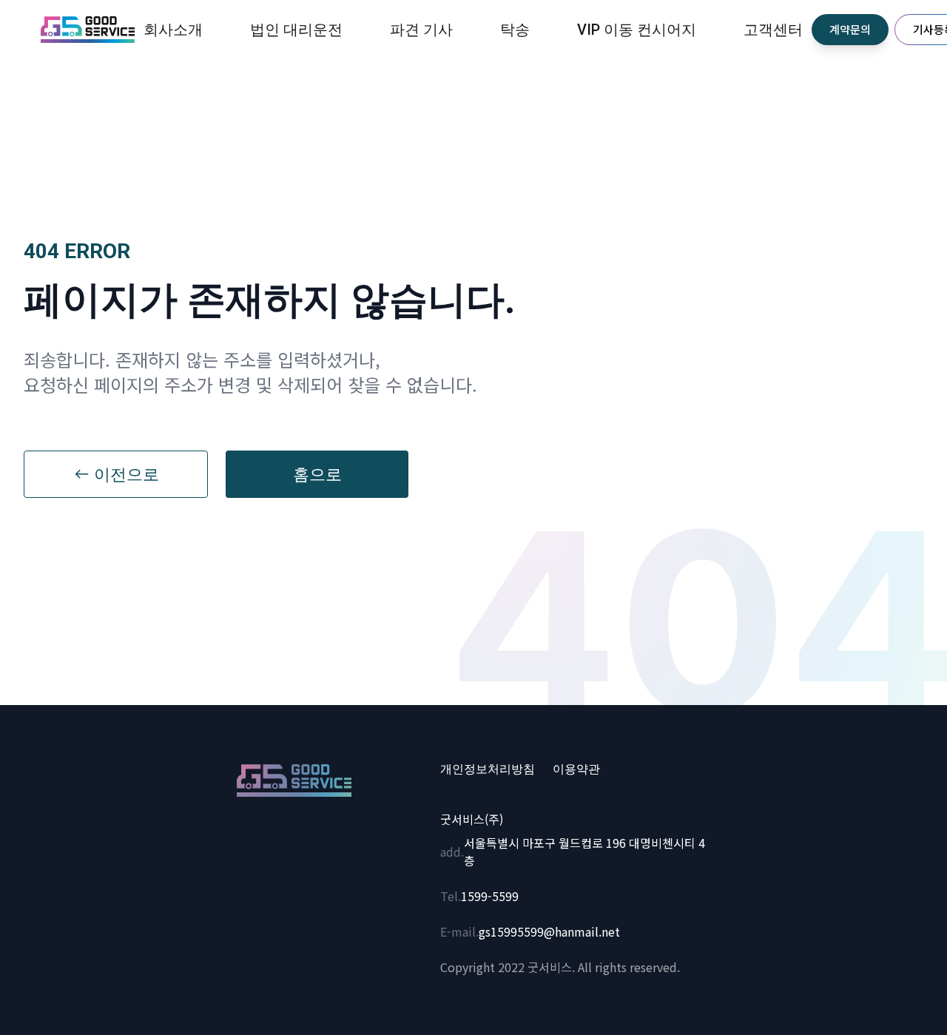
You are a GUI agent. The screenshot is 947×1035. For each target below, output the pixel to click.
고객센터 (773, 29)
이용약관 (576, 769)
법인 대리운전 (296, 29)
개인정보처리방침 (487, 769)
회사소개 (173, 29)
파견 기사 (421, 29)
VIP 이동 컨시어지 (636, 29)
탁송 (515, 29)
